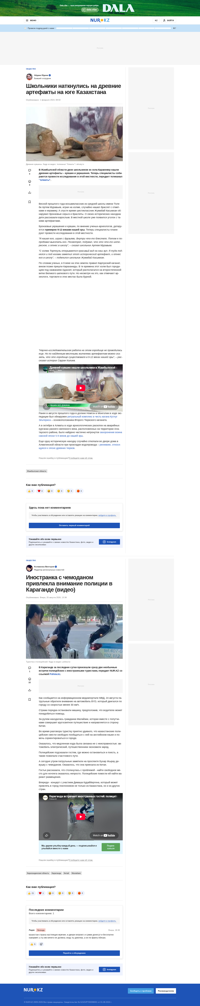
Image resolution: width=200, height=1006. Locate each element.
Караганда (56, 873)
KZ (156, 20)
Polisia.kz (55, 674)
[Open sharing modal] (29, 192)
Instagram (111, 542)
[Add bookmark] (29, 202)
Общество (31, 69)
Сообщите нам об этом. (81, 458)
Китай (66, 873)
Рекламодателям (166, 991)
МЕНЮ (33, 20)
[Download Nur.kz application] (100, 8)
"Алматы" (44, 180)
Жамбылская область (36, 471)
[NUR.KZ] (100, 20)
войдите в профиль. (107, 515)
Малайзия (76, 873)
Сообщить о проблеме (141, 991)
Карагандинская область (38, 873)
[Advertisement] (100, 48)
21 (33, 893)
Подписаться (111, 847)
